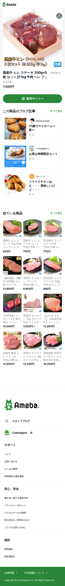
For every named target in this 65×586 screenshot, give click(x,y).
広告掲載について (34, 572)
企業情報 (9, 572)
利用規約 (8, 549)
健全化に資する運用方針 (16, 498)
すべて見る (56, 111)
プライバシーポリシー (15, 505)
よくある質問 (10, 468)
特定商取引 (9, 556)
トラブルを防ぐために (15, 527)
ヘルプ (7, 454)
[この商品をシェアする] (59, 16)
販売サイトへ (35, 98)
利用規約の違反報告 (14, 476)
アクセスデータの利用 (15, 512)
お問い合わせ (10, 461)
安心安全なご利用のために (17, 520)
